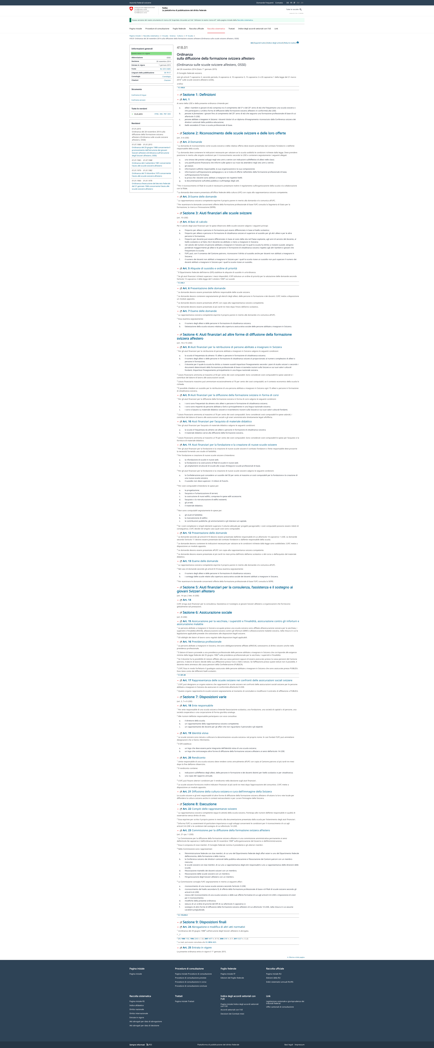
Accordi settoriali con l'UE (232, 1009)
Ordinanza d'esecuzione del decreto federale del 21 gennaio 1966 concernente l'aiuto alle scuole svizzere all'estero (151, 186)
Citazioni (167, 80)
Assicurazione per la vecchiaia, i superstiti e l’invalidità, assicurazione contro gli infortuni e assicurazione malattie (238, 622)
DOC (169, 114)
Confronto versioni (138, 100)
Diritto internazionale (139, 1013)
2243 (194, 939)
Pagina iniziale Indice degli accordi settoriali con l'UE (239, 1005)
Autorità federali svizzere (140, 2)
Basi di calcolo (195, 221)
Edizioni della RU (273, 978)
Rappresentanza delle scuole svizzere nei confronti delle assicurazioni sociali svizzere (237, 680)
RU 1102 (184, 939)
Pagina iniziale (135, 36)
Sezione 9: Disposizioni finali (204, 922)
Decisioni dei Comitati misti (232, 1014)
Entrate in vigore (137, 1017)
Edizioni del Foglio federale (232, 978)
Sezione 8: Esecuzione (200, 804)
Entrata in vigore (197, 947)
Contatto (279, 2)
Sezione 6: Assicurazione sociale (207, 612)
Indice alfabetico (137, 1005)
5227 (238, 939)
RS (181, 87)
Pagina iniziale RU (274, 974)
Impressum (299, 1044)
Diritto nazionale (137, 1009)
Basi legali (288, 1044)
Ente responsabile (198, 705)
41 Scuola (189, 36)
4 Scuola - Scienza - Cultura (172, 36)
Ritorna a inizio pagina (295, 957)
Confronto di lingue (138, 95)
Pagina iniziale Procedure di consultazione (193, 974)
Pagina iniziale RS (137, 1001)
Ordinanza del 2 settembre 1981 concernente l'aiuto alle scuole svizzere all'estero (151, 164)
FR (291, 2)
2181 (224, 939)
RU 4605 (211, 942)
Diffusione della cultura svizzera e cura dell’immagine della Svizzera (227, 791)
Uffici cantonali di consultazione (280, 1007)
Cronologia (166, 76)
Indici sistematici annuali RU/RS (279, 982)
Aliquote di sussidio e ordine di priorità (210, 268)
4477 (209, 939)
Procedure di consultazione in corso (190, 982)
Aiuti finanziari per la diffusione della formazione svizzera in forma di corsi (231, 395)
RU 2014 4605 (165, 69)
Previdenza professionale (202, 641)
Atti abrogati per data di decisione (144, 1025)
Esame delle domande (200, 196)
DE (288, 2)
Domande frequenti (265, 2)
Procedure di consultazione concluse (191, 986)
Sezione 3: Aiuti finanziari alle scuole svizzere (217, 213)
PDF (165, 114)
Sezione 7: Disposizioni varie (204, 697)
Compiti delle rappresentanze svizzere (210, 808)
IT (294, 2)
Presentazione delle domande (204, 288)
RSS (149, 1044)
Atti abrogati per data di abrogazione (146, 1021)
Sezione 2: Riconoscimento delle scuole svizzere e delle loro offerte (234, 133)
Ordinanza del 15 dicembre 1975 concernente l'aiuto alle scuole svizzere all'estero (151, 174)
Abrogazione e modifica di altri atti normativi (214, 926)
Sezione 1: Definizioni (199, 94)
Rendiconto (194, 757)
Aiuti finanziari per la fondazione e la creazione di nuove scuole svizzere (230, 444)
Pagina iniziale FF (228, 974)
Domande (192, 141)
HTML (156, 114)
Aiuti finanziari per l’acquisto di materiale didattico (217, 421)
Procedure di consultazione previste (190, 978)
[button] (157, 28)
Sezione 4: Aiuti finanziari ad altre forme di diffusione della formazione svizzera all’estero (234, 336)
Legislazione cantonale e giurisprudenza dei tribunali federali (285, 1002)
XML (161, 114)
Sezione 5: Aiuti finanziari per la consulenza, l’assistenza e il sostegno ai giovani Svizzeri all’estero (235, 589)
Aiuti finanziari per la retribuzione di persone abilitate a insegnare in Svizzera (232, 347)
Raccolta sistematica (245, 20)
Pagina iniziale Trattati (184, 1001)
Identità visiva (195, 733)
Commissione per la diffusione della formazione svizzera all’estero (226, 830)
